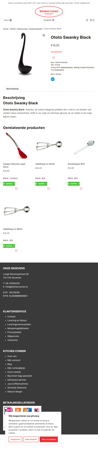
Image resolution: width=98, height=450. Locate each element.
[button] (44, 35)
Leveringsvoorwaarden (19, 324)
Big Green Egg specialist (19, 376)
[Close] (58, 413)
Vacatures (12, 340)
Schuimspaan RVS (76, 164)
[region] (33, 428)
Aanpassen (15, 439)
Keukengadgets (67, 67)
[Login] (87, 20)
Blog (9, 364)
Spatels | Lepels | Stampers (84, 67)
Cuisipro (13, 178)
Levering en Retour (17, 320)
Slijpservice (13, 336)
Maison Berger (14, 391)
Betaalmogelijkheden (18, 328)
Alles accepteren (49, 439)
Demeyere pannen (16, 380)
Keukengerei (59, 70)
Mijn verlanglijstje (16, 368)
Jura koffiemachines (17, 384)
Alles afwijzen (31, 439)
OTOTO (58, 74)
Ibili (43, 178)
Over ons (12, 356)
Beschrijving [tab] (13, 89)
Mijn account (13, 360)
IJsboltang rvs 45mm (12, 229)
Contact (11, 316)
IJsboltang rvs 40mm (45, 164)
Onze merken (14, 372)
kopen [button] (9, 184)
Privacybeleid (14, 332)
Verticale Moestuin (17, 387)
